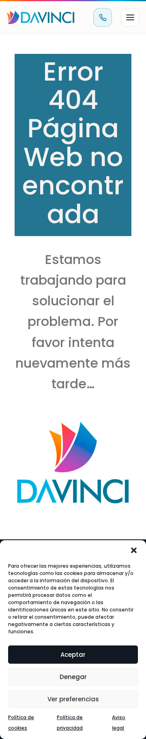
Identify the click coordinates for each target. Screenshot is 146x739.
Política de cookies (21, 722)
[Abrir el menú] (130, 17)
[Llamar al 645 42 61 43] (102, 17)
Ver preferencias (73, 699)
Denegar (73, 677)
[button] (134, 550)
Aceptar (73, 654)
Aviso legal (118, 722)
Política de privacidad (70, 722)
